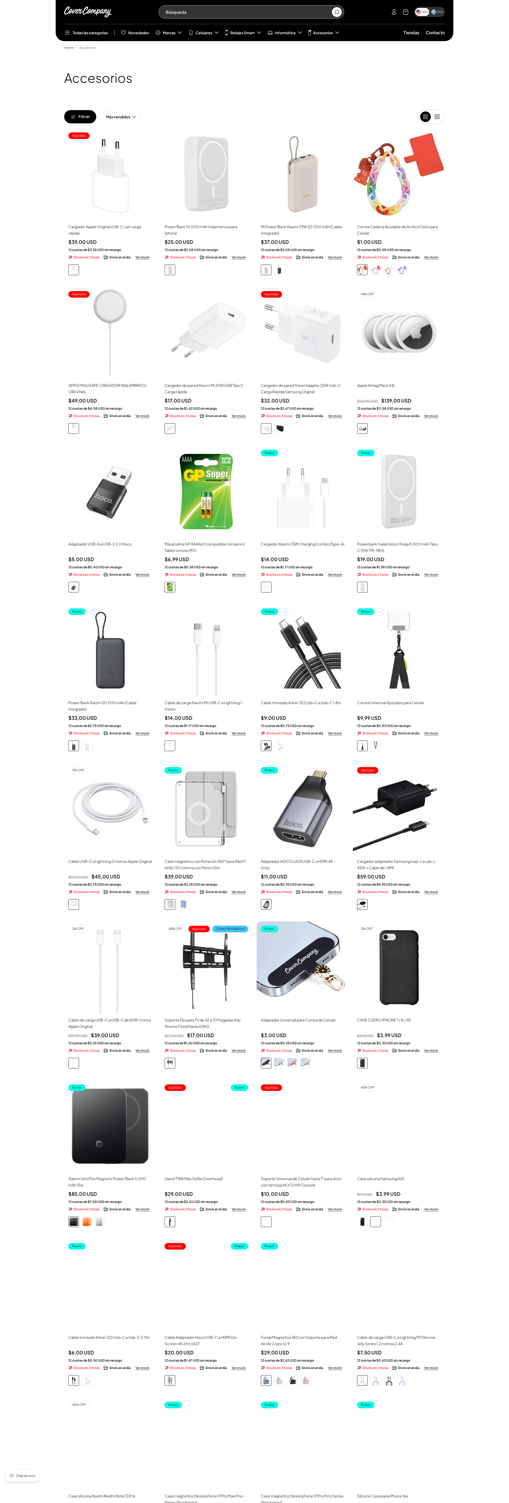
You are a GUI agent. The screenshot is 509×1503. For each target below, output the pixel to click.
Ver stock (142, 257)
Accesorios (323, 32)
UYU (440, 12)
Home (68, 48)
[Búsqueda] (337, 12)
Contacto (435, 32)
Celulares (204, 32)
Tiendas (411, 32)
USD (425, 12)
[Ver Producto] (206, 174)
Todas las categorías (90, 32)
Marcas (169, 32)
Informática (285, 32)
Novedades (138, 32)
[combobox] (248, 12)
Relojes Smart (242, 32)
